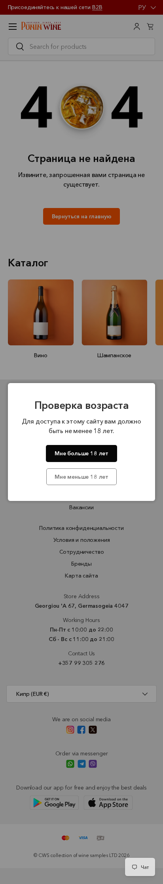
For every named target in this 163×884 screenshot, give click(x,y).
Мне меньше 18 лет (81, 476)
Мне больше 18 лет (81, 453)
